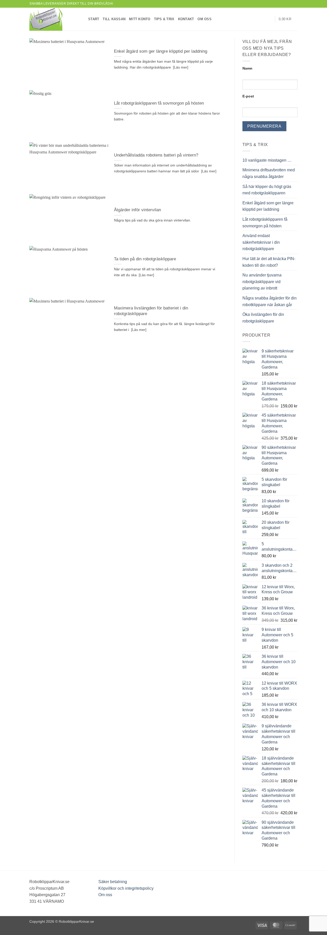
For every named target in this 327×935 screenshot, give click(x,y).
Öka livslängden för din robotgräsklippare (263, 317)
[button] (288, 19)
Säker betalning (112, 882)
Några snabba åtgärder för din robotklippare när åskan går (269, 301)
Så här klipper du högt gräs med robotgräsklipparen (266, 189)
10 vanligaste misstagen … (266, 160)
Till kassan (114, 19)
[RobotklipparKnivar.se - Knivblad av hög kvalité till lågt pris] (54, 19)
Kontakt (186, 19)
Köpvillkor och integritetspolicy (126, 888)
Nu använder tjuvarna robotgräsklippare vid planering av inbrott (262, 281)
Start (93, 19)
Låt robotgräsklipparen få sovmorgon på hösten (159, 103)
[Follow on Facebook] (285, 4)
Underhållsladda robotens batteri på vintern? (156, 155)
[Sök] (269, 19)
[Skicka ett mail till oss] (295, 4)
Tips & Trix (164, 19)
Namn (247, 68)
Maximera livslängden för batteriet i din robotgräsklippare (151, 311)
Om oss (204, 19)
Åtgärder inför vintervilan (137, 209)
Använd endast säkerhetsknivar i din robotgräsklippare (261, 242)
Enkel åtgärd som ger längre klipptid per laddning (160, 51)
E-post (248, 96)
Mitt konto (139, 19)
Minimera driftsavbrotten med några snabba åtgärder (268, 173)
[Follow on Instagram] (290, 4)
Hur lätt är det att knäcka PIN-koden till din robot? (268, 262)
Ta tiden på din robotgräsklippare (145, 259)
